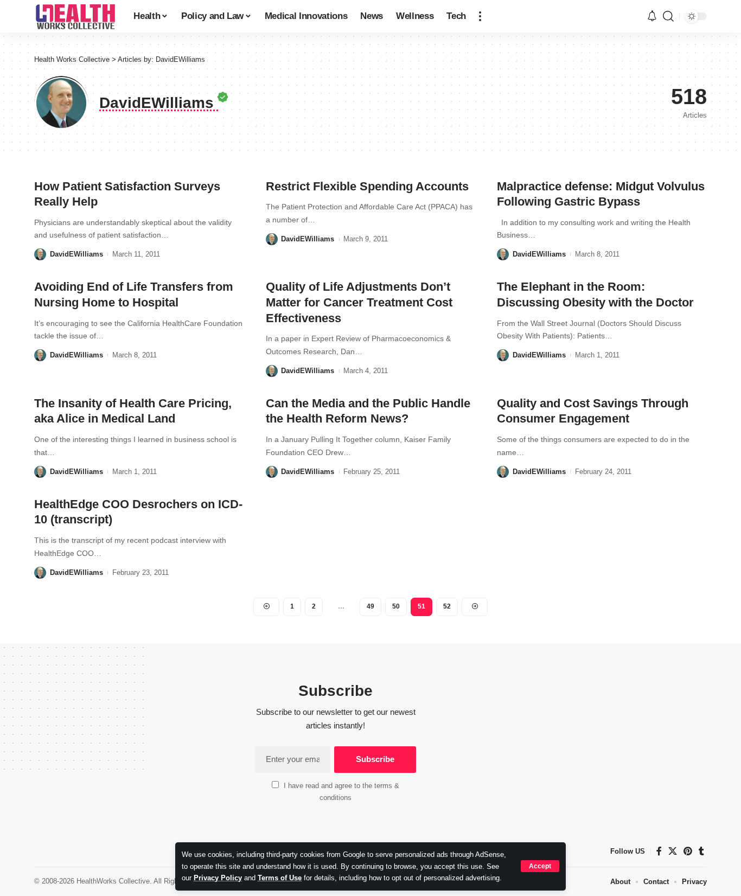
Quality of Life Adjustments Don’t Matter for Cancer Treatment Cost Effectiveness (359, 302)
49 (370, 606)
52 (447, 606)
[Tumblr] (701, 851)
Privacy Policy (218, 878)
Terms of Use (280, 878)
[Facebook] (659, 851)
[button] (540, 866)
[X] (673, 851)
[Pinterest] (688, 851)
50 (396, 606)
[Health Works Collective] (75, 16)
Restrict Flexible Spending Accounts (367, 186)
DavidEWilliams (76, 254)
